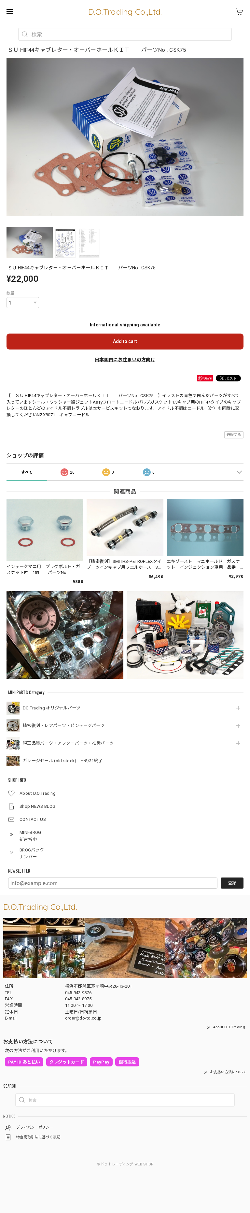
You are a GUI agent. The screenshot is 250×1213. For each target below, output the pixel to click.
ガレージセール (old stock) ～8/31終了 (63, 760)
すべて (27, 472)
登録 (232, 883)
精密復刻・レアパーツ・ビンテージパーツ (64, 725)
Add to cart (125, 341)
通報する (234, 435)
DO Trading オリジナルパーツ (52, 708)
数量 (11, 293)
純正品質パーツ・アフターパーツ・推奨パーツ (68, 743)
